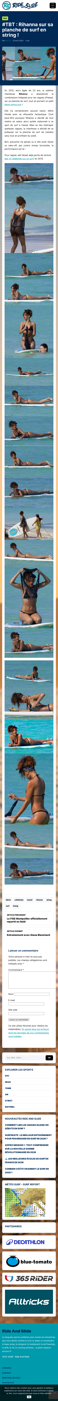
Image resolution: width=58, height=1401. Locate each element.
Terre (8, 1088)
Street (9, 1100)
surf (7, 906)
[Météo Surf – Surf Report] (29, 1202)
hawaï (29, 900)
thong (15, 906)
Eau (5, 18)
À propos (6, 1368)
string (49, 900)
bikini (8, 900)
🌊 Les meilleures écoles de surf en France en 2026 (26, 1160)
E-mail (11, 1000)
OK (49, 1058)
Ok (29, 1397)
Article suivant (28, 933)
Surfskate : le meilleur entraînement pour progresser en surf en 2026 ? (28, 1137)
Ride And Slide (16, 1331)
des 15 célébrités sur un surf (19, 158)
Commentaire (16, 969)
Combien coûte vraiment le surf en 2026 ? (27, 1170)
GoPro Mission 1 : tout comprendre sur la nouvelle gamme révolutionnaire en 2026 (27, 1149)
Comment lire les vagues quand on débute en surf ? (27, 1127)
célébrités (19, 900)
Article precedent (27, 918)
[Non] (54, 1392)
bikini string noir (13, 104)
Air (6, 1094)
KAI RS (8, 41)
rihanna (39, 900)
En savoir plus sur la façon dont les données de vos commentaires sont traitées (28, 1033)
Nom (10, 994)
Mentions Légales (11, 1378)
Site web (12, 1009)
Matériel (10, 1107)
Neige (8, 1082)
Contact (6, 1373)
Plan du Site (8, 1383)
